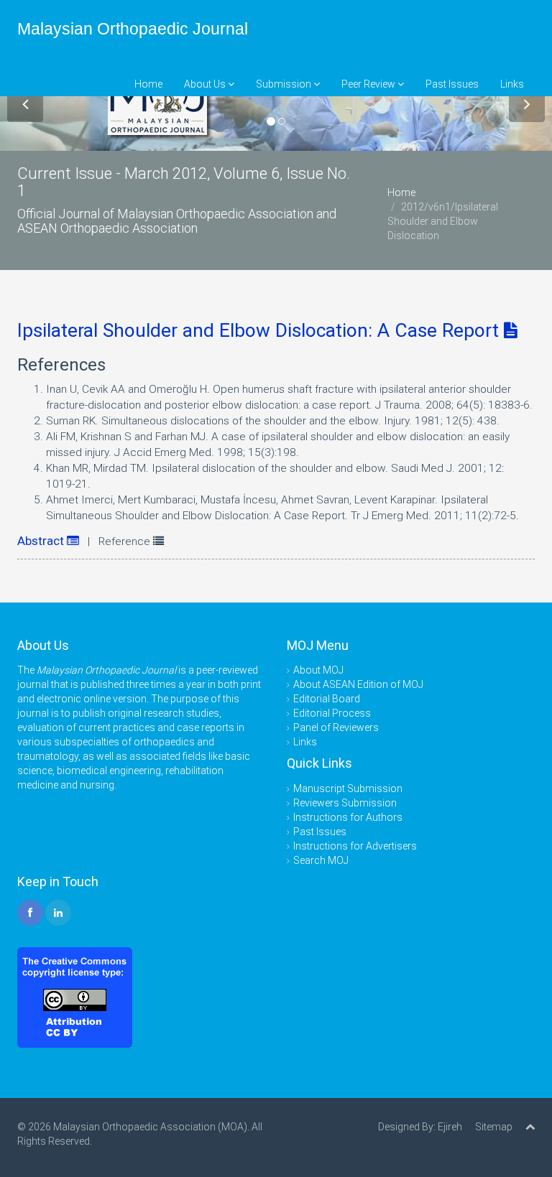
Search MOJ (321, 860)
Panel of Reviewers (336, 727)
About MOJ (318, 670)
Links (512, 84)
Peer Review (369, 84)
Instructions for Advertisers (355, 846)
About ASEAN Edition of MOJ (358, 684)
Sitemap (493, 1126)
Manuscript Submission (347, 788)
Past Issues (452, 84)
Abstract (42, 541)
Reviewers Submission (345, 803)
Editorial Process (332, 713)
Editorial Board (326, 698)
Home (148, 84)
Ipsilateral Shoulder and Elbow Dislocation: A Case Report (260, 330)
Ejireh (450, 1126)
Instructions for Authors (347, 817)
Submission (284, 84)
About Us (206, 84)
